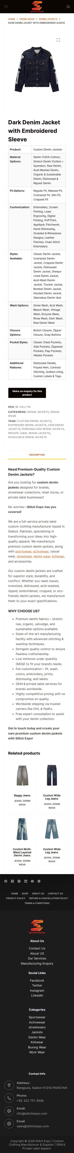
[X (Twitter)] (12, 881)
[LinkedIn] (25, 881)
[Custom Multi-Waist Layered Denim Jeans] (22, 829)
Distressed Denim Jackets (27, 424)
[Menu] (6, 6)
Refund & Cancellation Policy (48, 898)
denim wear (42, 556)
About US (37, 953)
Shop (25, 893)
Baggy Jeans (22, 795)
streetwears (37, 1027)
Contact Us (55, 893)
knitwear (58, 556)
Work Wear (37, 1052)
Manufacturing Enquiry (37, 963)
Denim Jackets (38, 411)
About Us (38, 893)
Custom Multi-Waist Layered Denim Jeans (22, 852)
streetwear (24, 556)
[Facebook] (5, 881)
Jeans (18, 800)
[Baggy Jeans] (22, 775)
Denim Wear (37, 1037)
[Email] (32, 881)
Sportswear (37, 1017)
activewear (41, 551)
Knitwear (37, 1042)
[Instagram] (19, 881)
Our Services (37, 958)
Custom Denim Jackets (34, 420)
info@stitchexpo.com (32, 1113)
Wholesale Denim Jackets (27, 437)
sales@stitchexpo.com (33, 1126)
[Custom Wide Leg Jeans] (52, 775)
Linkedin (37, 995)
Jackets (37, 1032)
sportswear (23, 551)
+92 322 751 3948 (30, 1100)
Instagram (37, 990)
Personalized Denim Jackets (43, 428)
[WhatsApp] (39, 881)
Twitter (37, 985)
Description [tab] (37, 454)
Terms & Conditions (37, 903)
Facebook (37, 980)
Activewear (37, 1022)
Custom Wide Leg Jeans (52, 797)
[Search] (68, 6)
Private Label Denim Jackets (29, 433)
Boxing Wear (37, 1047)
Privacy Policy (15, 898)
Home (14, 893)
